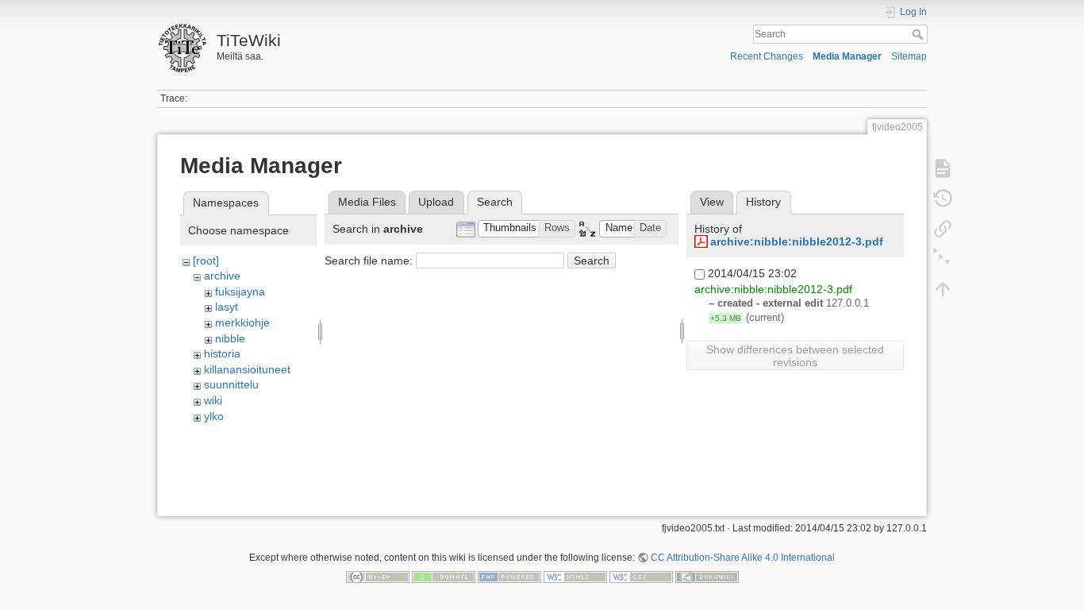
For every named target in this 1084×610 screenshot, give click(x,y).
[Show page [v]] (942, 168)
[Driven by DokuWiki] (707, 575)
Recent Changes (766, 56)
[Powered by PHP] (509, 575)
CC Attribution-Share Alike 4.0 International (743, 557)
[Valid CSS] (641, 575)
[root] (206, 260)
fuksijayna (240, 291)
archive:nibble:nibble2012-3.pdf (796, 241)
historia (222, 353)
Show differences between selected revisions (795, 356)
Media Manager (847, 56)
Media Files (367, 201)
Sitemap (909, 56)
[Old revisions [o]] (942, 198)
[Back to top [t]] (942, 289)
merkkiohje (242, 322)
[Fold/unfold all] (942, 259)
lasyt (226, 306)
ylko (214, 416)
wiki (213, 400)
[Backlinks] (942, 229)
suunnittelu (231, 384)
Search (919, 34)
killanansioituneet (247, 369)
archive (222, 275)
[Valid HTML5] (575, 575)
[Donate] (443, 575)
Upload (436, 201)
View (712, 201)
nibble (230, 338)
